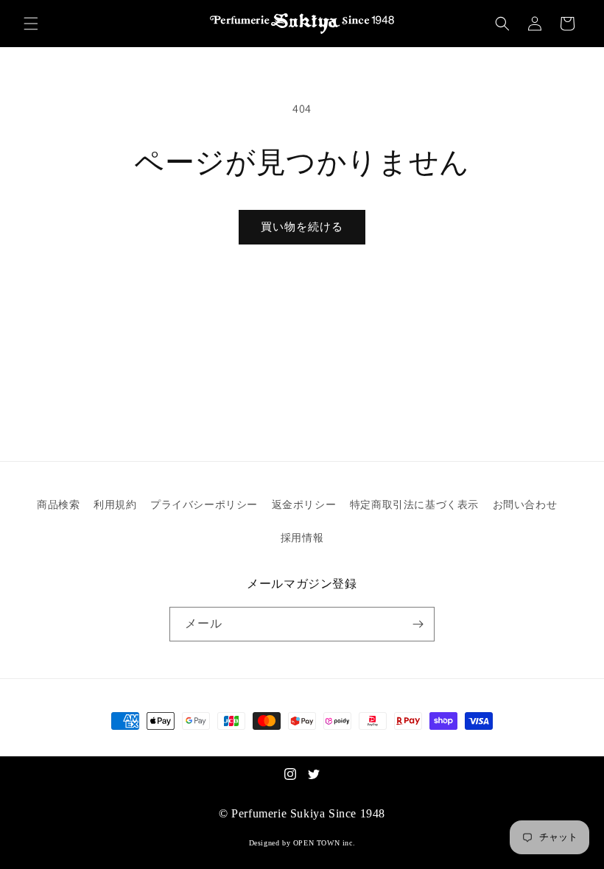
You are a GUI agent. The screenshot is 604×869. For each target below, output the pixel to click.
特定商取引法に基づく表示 (414, 504)
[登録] (417, 624)
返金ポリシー (304, 504)
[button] (31, 23)
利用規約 (115, 504)
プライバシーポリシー (204, 504)
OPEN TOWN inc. (324, 843)
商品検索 (58, 504)
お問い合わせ (525, 504)
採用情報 (302, 537)
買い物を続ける (302, 226)
